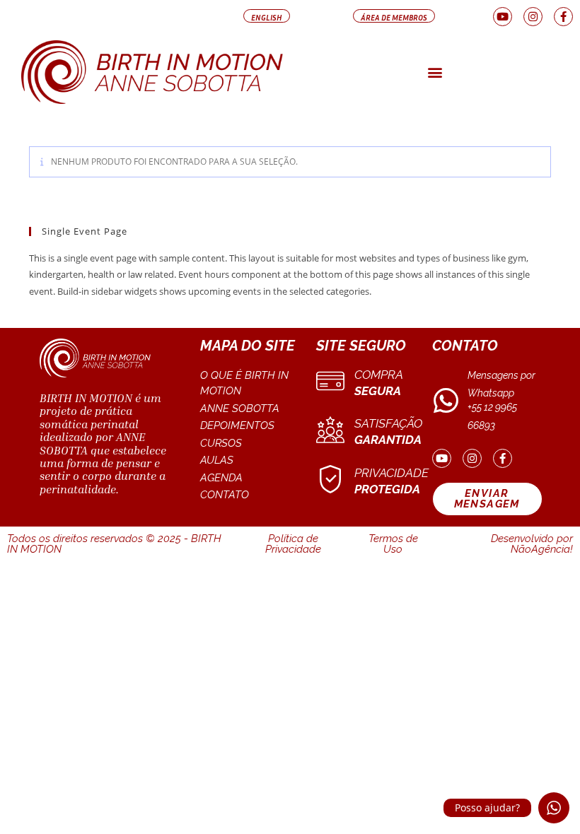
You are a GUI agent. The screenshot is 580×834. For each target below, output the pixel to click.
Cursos (221, 443)
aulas (216, 460)
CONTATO (224, 494)
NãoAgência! (542, 549)
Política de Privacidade (293, 544)
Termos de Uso (393, 544)
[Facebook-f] (563, 16)
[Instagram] (533, 16)
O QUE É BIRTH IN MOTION (244, 383)
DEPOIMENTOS (237, 425)
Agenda (221, 477)
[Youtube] (502, 16)
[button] (266, 16)
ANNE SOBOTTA (239, 408)
